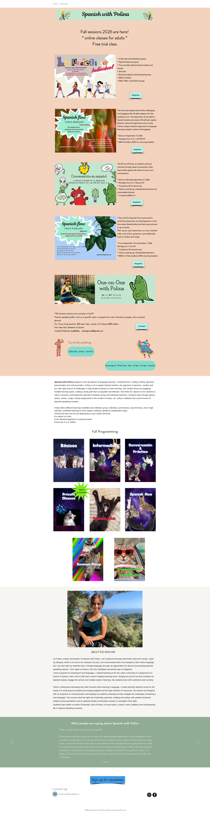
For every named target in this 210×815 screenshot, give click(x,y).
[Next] (198, 742)
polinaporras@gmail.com (92, 331)
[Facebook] (154, 795)
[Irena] (105, 761)
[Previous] (12, 742)
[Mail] (55, 794)
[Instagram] (149, 795)
